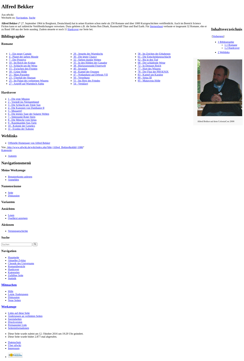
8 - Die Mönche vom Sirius (22, 119)
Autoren (12, 156)
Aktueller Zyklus (17, 260)
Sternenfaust (156, 26)
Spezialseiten (15, 319)
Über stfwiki (14, 345)
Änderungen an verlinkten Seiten (25, 316)
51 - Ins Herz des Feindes (86, 80)
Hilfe (10, 291)
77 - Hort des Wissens (149, 68)
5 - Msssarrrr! (15, 110)
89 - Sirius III (145, 77)
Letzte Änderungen (18, 294)
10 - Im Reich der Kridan (22, 62)
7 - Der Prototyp (17, 59)
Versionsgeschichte (18, 231)
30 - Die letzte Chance (85, 56)
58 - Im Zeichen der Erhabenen (154, 53)
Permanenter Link (17, 325)
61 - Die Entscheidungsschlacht (154, 56)
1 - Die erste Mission (19, 99)
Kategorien (14, 272)
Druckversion (15, 322)
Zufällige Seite (15, 275)
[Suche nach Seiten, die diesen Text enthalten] (35, 244)
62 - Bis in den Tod (148, 59)
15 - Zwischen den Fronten (23, 68)
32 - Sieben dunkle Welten (87, 59)
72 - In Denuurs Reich (149, 65)
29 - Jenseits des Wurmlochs (88, 53)
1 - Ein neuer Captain (20, 53)
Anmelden (13, 179)
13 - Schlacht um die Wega (23, 65)
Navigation (22, 17)
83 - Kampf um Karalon (150, 74)
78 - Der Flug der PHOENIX (153, 71)
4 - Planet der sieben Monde (23, 56)
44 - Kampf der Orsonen (86, 71)
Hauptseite (13, 257)
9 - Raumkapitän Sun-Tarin (22, 122)
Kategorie (6, 150)
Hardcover (73, 29)
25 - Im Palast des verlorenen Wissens (28, 80)
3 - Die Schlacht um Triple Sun (24, 104)
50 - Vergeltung (81, 77)
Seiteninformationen (18, 328)
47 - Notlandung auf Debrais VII (90, 74)
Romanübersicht (16, 266)
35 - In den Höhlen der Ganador (90, 62)
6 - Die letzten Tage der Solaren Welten (28, 113)
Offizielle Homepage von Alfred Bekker (29, 143)
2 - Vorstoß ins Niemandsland (23, 102)
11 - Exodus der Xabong (21, 128)
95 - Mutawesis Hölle (149, 80)
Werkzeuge (8, 306)
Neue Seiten (14, 300)
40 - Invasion (80, 68)
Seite (10, 192)
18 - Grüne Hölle (18, 71)
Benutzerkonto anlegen (20, 176)
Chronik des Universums (21, 263)
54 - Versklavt (80, 83)
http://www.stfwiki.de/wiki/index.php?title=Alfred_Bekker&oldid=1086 (45, 147)
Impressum (13, 348)
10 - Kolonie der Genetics (21, 125)
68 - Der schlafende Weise (151, 62)
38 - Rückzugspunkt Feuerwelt (89, 65)
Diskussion (14, 195)
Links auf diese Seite (19, 313)
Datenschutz (14, 342)
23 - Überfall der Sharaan (22, 77)
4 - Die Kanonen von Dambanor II (26, 107)
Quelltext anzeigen (18, 218)
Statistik (12, 278)
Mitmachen (9, 285)
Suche (32, 17)
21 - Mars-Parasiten (19, 74)
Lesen (11, 215)
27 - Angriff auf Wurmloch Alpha (26, 83)
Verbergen (218, 36)
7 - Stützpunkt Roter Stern (21, 116)
